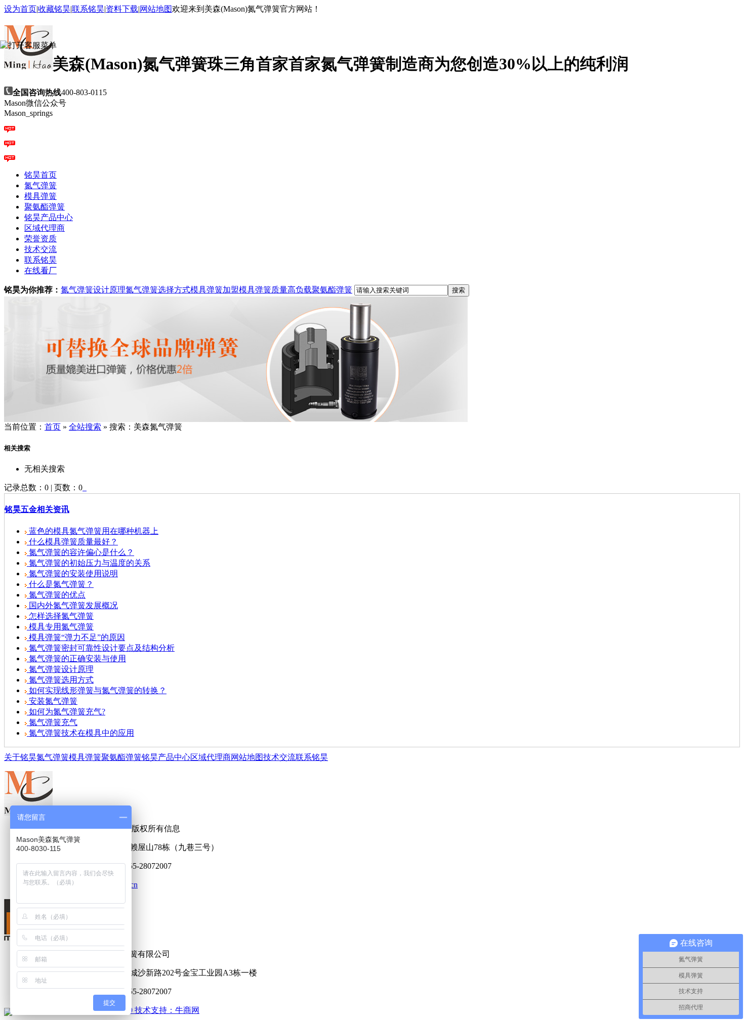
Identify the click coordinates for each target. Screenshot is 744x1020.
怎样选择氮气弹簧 (60, 616)
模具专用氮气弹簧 (60, 626)
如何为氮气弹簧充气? (66, 711)
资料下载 (122, 9)
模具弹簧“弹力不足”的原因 (76, 637)
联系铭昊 (88, 9)
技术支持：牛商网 (167, 1010)
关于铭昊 (20, 757)
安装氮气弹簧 (52, 701)
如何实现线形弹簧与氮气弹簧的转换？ (97, 690)
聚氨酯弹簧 (121, 757)
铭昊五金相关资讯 (37, 509)
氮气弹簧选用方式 (60, 679)
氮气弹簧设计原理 (93, 289)
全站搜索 (85, 426)
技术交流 (279, 757)
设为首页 (20, 9)
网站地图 (156, 9)
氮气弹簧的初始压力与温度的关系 (88, 563)
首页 (53, 426)
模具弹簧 (85, 757)
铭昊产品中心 (166, 757)
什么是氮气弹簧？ (60, 584)
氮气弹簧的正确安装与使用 (76, 658)
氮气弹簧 (52, 757)
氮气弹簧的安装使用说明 (72, 573)
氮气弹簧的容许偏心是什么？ (80, 552)
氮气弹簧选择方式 (158, 289)
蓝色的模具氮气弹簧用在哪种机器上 (92, 531)
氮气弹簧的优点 (56, 594)
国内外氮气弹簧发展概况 (72, 605)
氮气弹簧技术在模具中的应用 (80, 733)
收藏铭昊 (54, 9)
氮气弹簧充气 (52, 722)
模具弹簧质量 (263, 289)
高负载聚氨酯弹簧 (319, 289)
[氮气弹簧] (236, 419)
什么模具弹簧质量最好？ (72, 541)
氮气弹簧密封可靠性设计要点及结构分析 (101, 648)
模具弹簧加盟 (214, 289)
